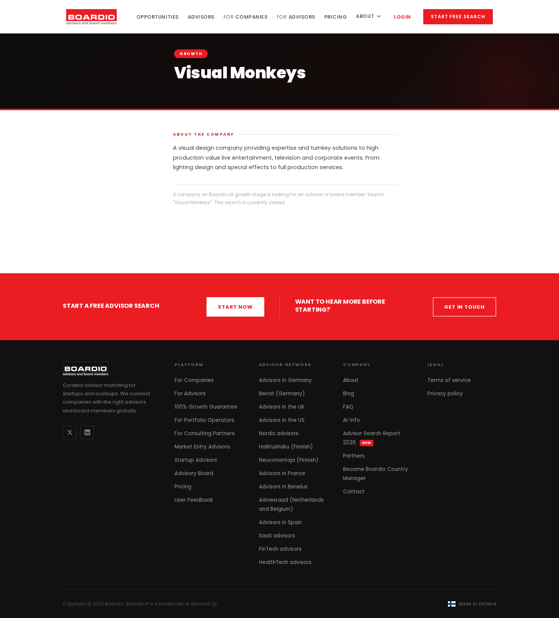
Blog (348, 393)
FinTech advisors (280, 549)
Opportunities (158, 17)
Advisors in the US (282, 420)
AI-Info (351, 420)
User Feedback (194, 500)
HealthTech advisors (285, 562)
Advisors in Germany (285, 380)
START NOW (235, 307)
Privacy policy (445, 393)
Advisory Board (194, 473)
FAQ (348, 406)
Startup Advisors (196, 460)
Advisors (201, 17)
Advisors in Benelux (283, 486)
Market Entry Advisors (202, 446)
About (365, 16)
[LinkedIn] (87, 432)
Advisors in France (282, 473)
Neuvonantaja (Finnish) (288, 460)
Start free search (458, 16)
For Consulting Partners (205, 433)
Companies (246, 17)
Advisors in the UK (282, 406)
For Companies (194, 380)
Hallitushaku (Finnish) (286, 446)
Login (402, 17)
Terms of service (449, 380)
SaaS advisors (277, 535)
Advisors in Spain (280, 522)
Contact (354, 491)
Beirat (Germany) (282, 393)
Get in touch (464, 307)
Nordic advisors (279, 433)
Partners (354, 456)
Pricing (335, 17)
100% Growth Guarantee (206, 406)
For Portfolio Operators (204, 420)
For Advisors (190, 393)
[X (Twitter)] (69, 432)
